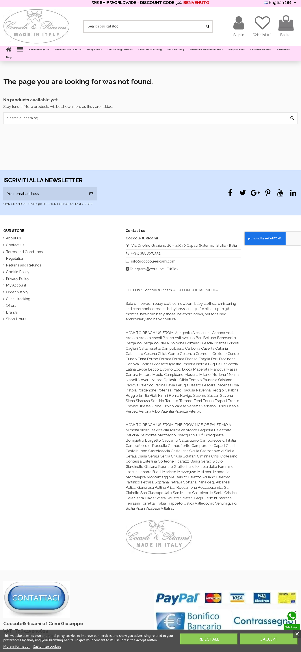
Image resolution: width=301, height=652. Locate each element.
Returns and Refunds (23, 265)
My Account (16, 285)
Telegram (137, 269)
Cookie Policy (17, 272)
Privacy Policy (17, 278)
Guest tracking (18, 299)
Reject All (209, 639)
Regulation (15, 258)
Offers (11, 305)
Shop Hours (16, 319)
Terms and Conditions (24, 252)
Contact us (15, 245)
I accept (268, 639)
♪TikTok (171, 269)
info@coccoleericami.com (153, 261)
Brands (12, 312)
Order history (17, 292)
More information (16, 646)
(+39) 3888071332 (146, 253)
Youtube (157, 269)
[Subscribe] (91, 193)
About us (13, 238)
